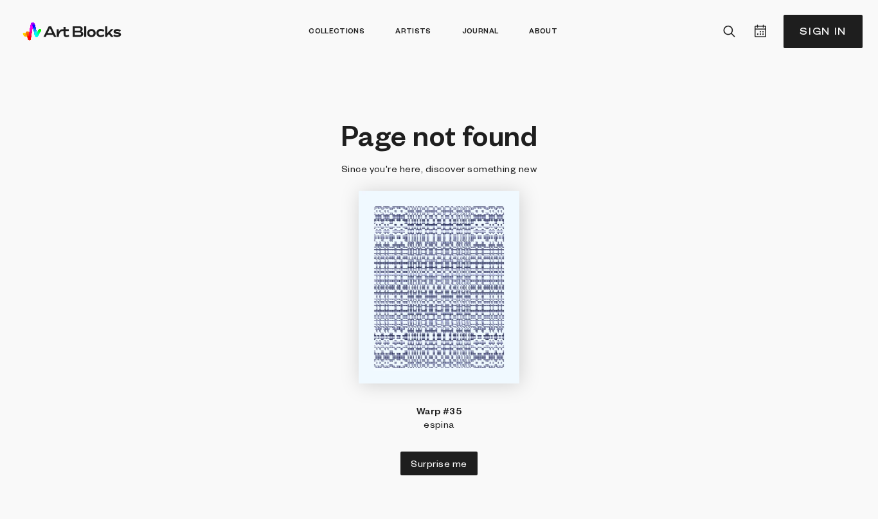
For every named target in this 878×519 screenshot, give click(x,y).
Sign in (823, 31)
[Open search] (729, 31)
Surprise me (439, 463)
